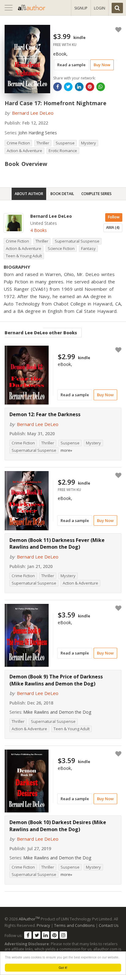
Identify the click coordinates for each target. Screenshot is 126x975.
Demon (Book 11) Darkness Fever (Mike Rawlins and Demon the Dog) (57, 544)
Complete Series (96, 193)
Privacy (43, 925)
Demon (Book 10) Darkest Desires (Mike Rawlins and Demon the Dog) (57, 826)
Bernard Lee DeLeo (33, 113)
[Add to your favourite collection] (117, 30)
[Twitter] (36, 935)
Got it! (63, 967)
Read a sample (71, 64)
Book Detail (62, 193)
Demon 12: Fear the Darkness (44, 414)
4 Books (38, 230)
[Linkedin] (45, 935)
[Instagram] (63, 935)
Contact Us (109, 925)
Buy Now (102, 64)
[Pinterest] (54, 935)
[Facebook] (27, 935)
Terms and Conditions (74, 925)
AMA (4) (113, 227)
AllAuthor (29, 919)
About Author (29, 193)
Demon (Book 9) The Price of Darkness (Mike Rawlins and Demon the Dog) (56, 680)
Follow (114, 217)
